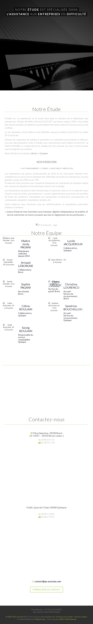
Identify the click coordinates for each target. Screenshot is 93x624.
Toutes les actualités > (46, 373)
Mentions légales (80, 617)
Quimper (44, 153)
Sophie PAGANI (25, 285)
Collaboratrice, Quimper (70, 249)
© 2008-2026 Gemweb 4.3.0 (16, 617)
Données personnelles (64, 617)
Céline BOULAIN (25, 307)
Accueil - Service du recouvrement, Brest (70, 295)
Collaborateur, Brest (25, 270)
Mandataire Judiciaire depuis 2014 (24, 253)
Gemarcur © (50, 617)
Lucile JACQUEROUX (72, 242)
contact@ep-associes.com (47, 581)
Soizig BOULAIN (25, 329)
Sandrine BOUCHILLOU (72, 307)
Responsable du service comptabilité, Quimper (25, 338)
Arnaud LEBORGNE (25, 264)
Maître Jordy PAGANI (25, 244)
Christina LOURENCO (71, 285)
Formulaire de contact (46, 589)
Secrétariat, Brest (23, 292)
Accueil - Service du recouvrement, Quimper (70, 317)
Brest (34, 153)
